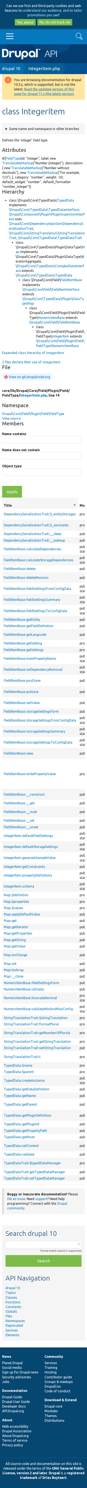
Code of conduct (57, 1391)
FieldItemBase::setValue (22, 703)
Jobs (6, 1382)
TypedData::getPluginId (21, 1124)
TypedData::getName (20, 1096)
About (7, 1420)
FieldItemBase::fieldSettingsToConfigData (35, 611)
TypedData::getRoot (19, 1137)
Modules (51, 1411)
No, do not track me (54, 22)
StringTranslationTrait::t (22, 1057)
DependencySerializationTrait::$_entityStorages (40, 514)
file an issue (16, 1199)
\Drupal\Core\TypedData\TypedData (44, 275)
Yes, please (25, 22)
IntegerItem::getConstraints (24, 866)
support (41, 1199)
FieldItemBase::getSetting (23, 643)
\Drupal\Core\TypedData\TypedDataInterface (44, 210)
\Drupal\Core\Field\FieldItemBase (54, 322)
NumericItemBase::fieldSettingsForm (31, 983)
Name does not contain (21, 450)
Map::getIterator (16, 927)
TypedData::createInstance (24, 1080)
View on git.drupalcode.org (29, 377)
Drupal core (53, 1406)
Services (11, 1330)
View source (11, 418)
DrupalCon (53, 1386)
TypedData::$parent (19, 1072)
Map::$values (13, 908)
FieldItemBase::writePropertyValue (30, 774)
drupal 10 (11, 68)
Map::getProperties (18, 933)
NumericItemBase (51, 317)
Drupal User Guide (16, 1402)
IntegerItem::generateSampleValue (30, 858)
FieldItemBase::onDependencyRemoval (33, 669)
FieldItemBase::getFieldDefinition (28, 626)
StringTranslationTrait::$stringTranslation (36, 1018)
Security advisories (16, 1377)
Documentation (14, 1391)
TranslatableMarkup (17, 163)
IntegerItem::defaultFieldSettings (28, 836)
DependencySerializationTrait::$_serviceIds (36, 525)
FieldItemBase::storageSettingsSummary (34, 731)
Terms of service (14, 1440)
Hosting (51, 1372)
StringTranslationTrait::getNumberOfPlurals (37, 1033)
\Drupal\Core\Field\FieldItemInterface (50, 289)
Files (8, 1316)
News (6, 1356)
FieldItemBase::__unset (21, 827)
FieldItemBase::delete (20, 569)
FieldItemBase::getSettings (24, 650)
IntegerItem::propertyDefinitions (28, 875)
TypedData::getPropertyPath (25, 1131)
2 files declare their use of (31, 362)
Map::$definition (16, 895)
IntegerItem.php (44, 68)
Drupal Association (16, 1431)
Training (51, 1367)
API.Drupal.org (13, 1411)
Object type (12, 466)
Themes (51, 1416)
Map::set (10, 963)
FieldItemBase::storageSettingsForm (31, 711)
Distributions (54, 1420)
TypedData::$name (18, 1065)
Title (40, 505)
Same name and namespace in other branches (44, 129)
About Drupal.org (15, 1436)
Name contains (14, 434)
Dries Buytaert (54, 1478)
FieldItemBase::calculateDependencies (32, 549)
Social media (12, 1367)
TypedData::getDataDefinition (26, 1089)
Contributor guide (58, 1377)
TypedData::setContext (21, 1146)
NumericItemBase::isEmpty (24, 989)
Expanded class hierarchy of (33, 353)
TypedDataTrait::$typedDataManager (32, 1163)
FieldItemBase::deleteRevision (26, 577)
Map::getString (15, 940)
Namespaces (15, 1321)
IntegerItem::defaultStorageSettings (31, 847)
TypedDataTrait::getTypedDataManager (34, 1172)
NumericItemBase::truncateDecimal (30, 998)
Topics (10, 1292)
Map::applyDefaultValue (22, 914)
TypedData (65, 200)
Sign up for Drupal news (20, 1372)
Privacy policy (12, 1445)
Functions (12, 1302)
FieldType (13, 158)
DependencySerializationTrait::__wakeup (34, 540)
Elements (12, 1335)
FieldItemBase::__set (19, 820)
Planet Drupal (12, 1363)
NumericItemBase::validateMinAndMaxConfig (38, 1009)
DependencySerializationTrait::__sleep (32, 534)
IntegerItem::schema (19, 886)
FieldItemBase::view (18, 753)
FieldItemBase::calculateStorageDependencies (38, 560)
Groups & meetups (59, 1382)
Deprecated (14, 1325)
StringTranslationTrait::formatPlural (31, 1024)
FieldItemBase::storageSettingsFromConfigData (40, 720)
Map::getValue (14, 946)
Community (54, 1356)
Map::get (10, 920)
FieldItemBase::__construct (24, 794)
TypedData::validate (19, 1154)
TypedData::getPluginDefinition (27, 1115)
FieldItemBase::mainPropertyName (30, 658)
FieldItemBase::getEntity (22, 619)
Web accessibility (15, 1426)
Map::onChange (15, 955)
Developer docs (14, 1406)
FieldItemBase (71, 280)
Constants (13, 1307)
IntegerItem (60, 336)
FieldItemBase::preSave (21, 692)
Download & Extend (61, 1400)
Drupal (54, 1473)
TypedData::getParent (20, 1104)
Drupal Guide (12, 1397)
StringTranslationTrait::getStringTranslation (37, 1041)
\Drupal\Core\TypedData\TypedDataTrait (50, 238)
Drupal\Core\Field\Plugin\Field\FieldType (33, 414)
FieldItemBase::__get (19, 803)
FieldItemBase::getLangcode (25, 634)
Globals (11, 1311)
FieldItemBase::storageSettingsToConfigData (38, 742)
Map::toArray (14, 970)
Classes (11, 1297)
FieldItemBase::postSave (22, 680)
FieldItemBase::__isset (20, 812)
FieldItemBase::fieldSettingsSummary (32, 600)
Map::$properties (16, 901)
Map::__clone (13, 976)
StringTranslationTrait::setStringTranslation (37, 1048)
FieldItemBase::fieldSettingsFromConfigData (37, 588)
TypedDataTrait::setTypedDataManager (34, 1178)
